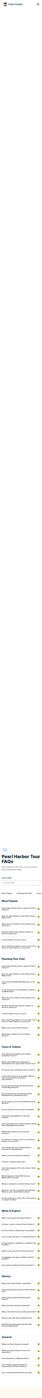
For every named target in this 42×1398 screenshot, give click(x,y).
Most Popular (7, 893)
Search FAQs (7, 878)
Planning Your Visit (24, 893)
